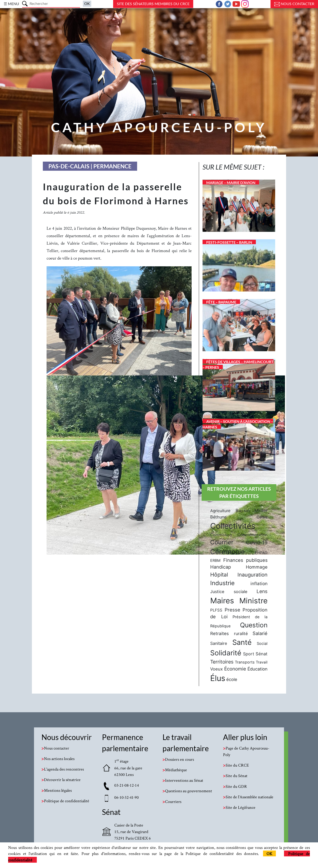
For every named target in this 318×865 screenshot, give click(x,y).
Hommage (256, 567)
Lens (262, 591)
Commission (221, 534)
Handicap (220, 567)
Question (253, 625)
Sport (248, 653)
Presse (232, 610)
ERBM (215, 560)
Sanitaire (218, 643)
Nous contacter (297, 4)
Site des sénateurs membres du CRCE (153, 4)
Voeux (216, 668)
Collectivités (232, 526)
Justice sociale (228, 591)
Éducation (257, 668)
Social (262, 643)
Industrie (222, 583)
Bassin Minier (251, 510)
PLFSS (216, 610)
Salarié (260, 633)
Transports (245, 662)
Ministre (253, 600)
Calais (262, 517)
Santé (242, 642)
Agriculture (220, 510)
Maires (222, 600)
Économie (235, 669)
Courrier (221, 542)
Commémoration (252, 534)
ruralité (241, 633)
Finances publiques (245, 560)
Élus (217, 678)
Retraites (219, 633)
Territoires (221, 662)
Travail (261, 662)
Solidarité (225, 653)
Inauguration (252, 575)
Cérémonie (227, 552)
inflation (258, 583)
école (231, 679)
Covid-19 (256, 542)
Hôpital (219, 574)
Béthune (218, 516)
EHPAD (261, 552)
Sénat (261, 653)
